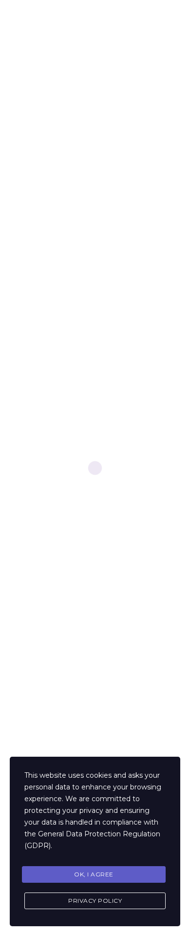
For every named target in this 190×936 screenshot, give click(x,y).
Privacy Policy (95, 900)
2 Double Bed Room (54, 679)
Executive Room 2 (50, 603)
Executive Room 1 (49, 584)
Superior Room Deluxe (57, 641)
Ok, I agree (94, 874)
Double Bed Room (50, 660)
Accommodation (47, 735)
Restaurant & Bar (47, 754)
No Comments (49, 196)
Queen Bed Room (49, 622)
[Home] (29, 20)
